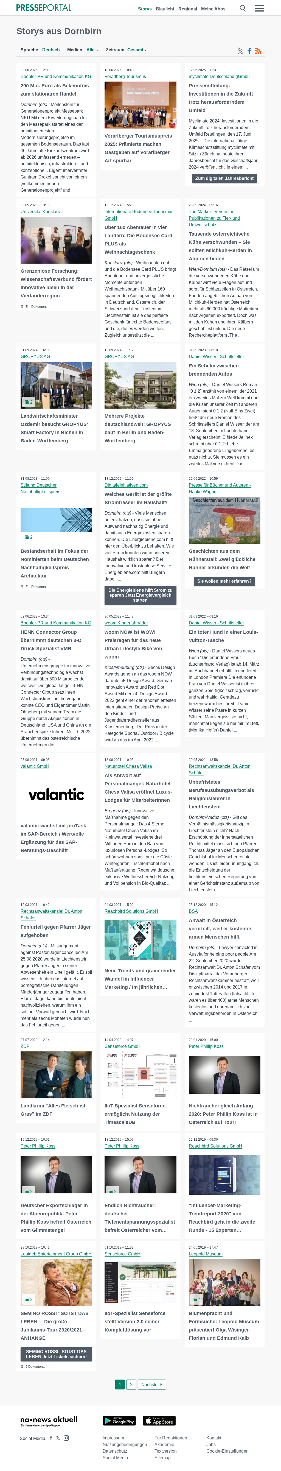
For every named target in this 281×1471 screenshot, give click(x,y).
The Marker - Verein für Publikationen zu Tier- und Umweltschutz (214, 218)
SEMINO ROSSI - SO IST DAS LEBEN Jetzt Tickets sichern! (56, 1354)
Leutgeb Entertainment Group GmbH (56, 1254)
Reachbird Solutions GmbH (131, 911)
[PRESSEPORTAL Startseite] (43, 8)
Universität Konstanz (41, 211)
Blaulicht (165, 9)
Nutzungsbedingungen (125, 1444)
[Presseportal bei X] (56, 1438)
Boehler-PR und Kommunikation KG (56, 76)
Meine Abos (213, 9)
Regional (187, 9)
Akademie (164, 1444)
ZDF (25, 1046)
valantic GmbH (35, 766)
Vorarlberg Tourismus (125, 76)
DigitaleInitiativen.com (126, 485)
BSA (193, 911)
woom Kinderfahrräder (126, 623)
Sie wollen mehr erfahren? (224, 581)
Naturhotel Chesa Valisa (128, 766)
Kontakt (213, 1438)
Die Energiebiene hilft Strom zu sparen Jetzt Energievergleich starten (140, 595)
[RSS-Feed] (258, 51)
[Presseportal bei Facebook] (49, 1438)
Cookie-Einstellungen (227, 1451)
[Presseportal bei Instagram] (64, 1437)
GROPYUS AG (35, 356)
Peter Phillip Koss (206, 1046)
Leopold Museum (206, 1254)
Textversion (165, 1451)
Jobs (211, 1444)
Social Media (115, 1457)
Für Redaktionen (170, 1438)
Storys (145, 9)
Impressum (113, 1438)
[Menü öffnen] (260, 8)
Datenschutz (115, 1451)
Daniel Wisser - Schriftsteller (216, 356)
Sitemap (162, 1457)
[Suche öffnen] (243, 8)
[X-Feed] (240, 51)
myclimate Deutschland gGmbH (220, 76)
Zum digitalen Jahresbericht (224, 178)
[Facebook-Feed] (249, 51)
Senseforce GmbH (122, 1046)
